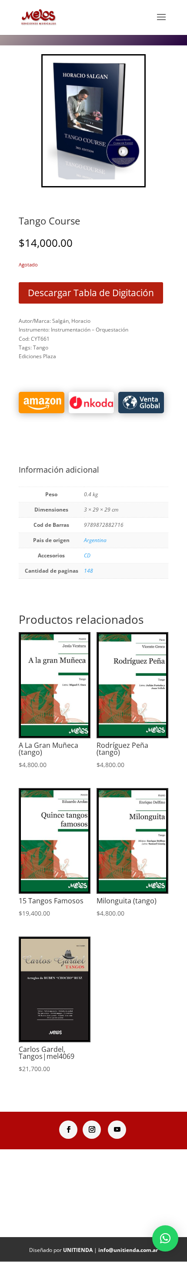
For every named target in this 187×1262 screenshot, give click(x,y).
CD (87, 555)
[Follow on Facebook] (68, 1129)
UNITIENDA (78, 1250)
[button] (165, 1238)
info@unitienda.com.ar (128, 1250)
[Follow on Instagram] (92, 1129)
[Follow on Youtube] (117, 1129)
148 (88, 570)
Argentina (95, 540)
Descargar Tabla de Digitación (91, 293)
